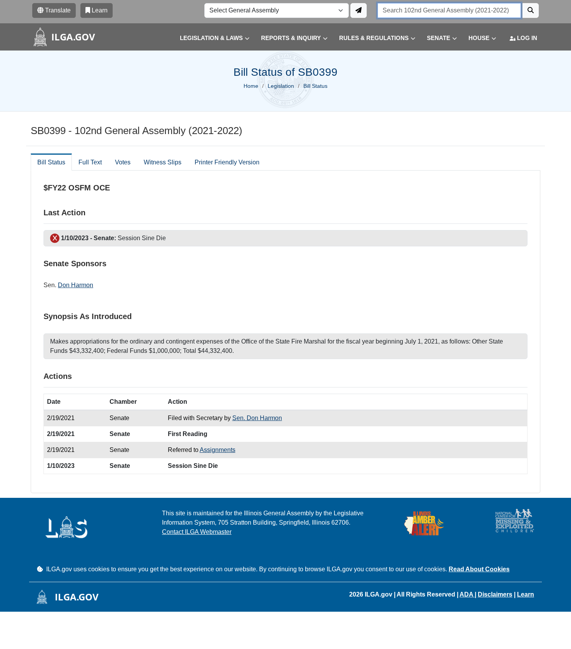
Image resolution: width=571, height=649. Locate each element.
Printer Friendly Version (227, 162)
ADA (467, 594)
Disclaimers (495, 594)
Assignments (217, 450)
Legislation (281, 86)
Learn (525, 594)
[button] (208, 38)
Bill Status (51, 162)
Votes (123, 162)
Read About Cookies (479, 569)
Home (251, 86)
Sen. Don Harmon (257, 418)
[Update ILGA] (358, 10)
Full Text (90, 162)
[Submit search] (530, 10)
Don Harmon (75, 285)
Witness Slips (162, 162)
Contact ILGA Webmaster (197, 532)
